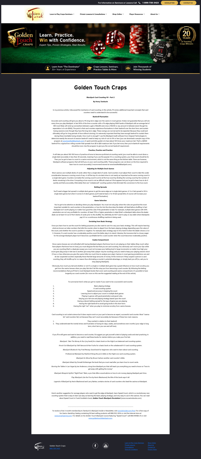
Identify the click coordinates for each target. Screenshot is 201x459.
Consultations (129, 447)
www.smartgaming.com (63, 415)
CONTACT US (188, 3)
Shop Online (152, 443)
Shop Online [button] (117, 14)
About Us (151, 445)
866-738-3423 (55, 448)
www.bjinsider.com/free (126, 410)
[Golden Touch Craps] (39, 446)
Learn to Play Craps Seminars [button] (61, 14)
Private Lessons (130, 445)
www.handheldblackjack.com (73, 141)
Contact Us (151, 447)
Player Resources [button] (136, 14)
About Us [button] (154, 14)
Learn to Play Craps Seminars (134, 443)
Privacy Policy (152, 449)
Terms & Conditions (131, 449)
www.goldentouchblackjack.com (100, 418)
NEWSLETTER (169, 3)
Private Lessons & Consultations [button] (92, 14)
